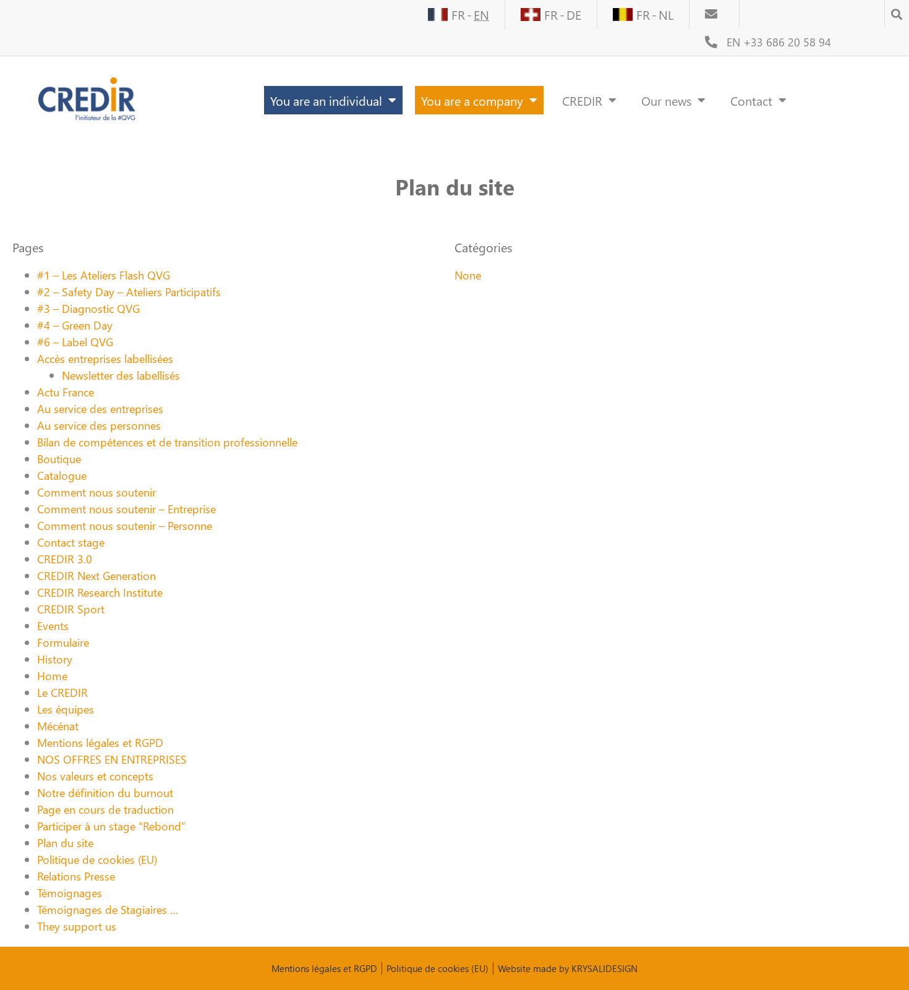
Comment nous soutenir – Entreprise (126, 508)
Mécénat (58, 725)
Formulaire (63, 642)
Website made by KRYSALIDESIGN (568, 968)
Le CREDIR (62, 692)
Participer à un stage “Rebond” (111, 826)
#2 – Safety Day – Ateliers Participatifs (129, 291)
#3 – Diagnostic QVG (88, 308)
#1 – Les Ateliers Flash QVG (103, 275)
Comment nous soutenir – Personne (124, 525)
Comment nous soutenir (96, 492)
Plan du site (65, 842)
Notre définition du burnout (105, 792)
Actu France (65, 391)
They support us (76, 926)
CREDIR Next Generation (96, 575)
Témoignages (69, 892)
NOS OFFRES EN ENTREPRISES (112, 759)
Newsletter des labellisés (121, 375)
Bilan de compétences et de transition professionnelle (167, 442)
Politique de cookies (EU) (97, 859)
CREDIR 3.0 (64, 558)
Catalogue (62, 475)
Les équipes (65, 709)
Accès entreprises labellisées (105, 358)
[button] (896, 10)
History (54, 659)
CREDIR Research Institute (100, 592)
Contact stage (71, 542)
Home (52, 675)
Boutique (59, 458)
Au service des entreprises (100, 408)
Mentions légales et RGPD (100, 742)
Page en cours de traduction (105, 809)
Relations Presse (76, 876)
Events (53, 625)
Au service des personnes (99, 425)
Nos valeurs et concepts (95, 775)
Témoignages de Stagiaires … (107, 909)
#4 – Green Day (75, 325)
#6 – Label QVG (75, 341)
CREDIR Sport (71, 609)
